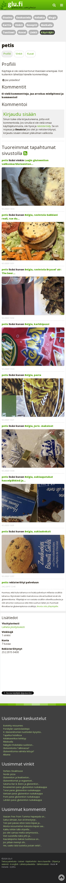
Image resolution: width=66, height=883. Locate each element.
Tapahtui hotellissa (12, 735)
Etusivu (7, 17)
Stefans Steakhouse (13, 770)
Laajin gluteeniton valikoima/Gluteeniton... (25, 162)
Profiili (7, 53)
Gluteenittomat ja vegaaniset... (18, 780)
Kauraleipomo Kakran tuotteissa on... (21, 839)
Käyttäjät (47, 32)
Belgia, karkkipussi (37, 324)
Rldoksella (8, 741)
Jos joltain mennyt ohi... (14, 842)
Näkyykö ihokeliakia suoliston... (18, 744)
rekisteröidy (44, 126)
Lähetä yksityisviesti (13, 627)
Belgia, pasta (33, 375)
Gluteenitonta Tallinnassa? (16, 748)
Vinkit (19, 25)
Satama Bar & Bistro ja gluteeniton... (21, 783)
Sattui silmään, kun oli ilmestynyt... (20, 819)
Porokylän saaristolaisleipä (16, 728)
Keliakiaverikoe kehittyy (14, 738)
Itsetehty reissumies (13, 725)
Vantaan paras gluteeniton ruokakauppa (23, 793)
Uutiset (21, 861)
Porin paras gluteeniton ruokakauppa (21, 796)
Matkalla (46, 25)
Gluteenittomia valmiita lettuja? (18, 751)
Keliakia (40, 17)
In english (14, 864)
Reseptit (32, 25)
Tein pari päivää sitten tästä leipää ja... (22, 822)
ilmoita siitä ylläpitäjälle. (48, 606)
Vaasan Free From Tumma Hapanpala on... (24, 816)
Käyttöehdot (31, 861)
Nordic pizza (9, 774)
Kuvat (22, 32)
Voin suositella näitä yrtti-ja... (17, 835)
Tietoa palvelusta (9, 861)
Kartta (7, 25)
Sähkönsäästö (43, 864)
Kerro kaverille (44, 861)
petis (5, 160)
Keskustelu (23, 17)
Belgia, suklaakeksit (38, 531)
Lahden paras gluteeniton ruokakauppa (22, 799)
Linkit (33, 32)
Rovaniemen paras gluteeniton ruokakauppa (25, 787)
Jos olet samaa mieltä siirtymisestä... (21, 832)
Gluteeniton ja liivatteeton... (16, 777)
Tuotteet (9, 32)
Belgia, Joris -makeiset (39, 426)
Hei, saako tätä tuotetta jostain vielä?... (22, 845)
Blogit (52, 17)
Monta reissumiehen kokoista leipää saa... (24, 826)
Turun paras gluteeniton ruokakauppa (21, 790)
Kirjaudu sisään (19, 114)
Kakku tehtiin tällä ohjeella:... (17, 829)
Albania (6, 754)
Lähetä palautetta (27, 864)
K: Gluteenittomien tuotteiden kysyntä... (22, 732)
